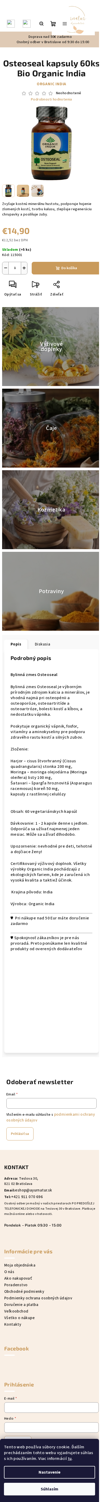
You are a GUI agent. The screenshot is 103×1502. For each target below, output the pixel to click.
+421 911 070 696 (27, 1197)
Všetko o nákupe (19, 1318)
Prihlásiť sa (20, 1133)
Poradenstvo (15, 1285)
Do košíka (69, 268)
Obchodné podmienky (24, 1291)
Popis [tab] (16, 644)
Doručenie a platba (21, 1305)
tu (70, 1458)
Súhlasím (49, 1489)
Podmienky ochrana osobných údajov (38, 1298)
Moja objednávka (19, 1265)
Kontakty (12, 1324)
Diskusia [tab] (42, 644)
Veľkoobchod (16, 1311)
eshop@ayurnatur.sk (33, 1190)
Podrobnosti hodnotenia (51, 99)
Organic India (51, 84)
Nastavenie (49, 1472)
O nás (9, 1272)
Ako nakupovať (18, 1278)
